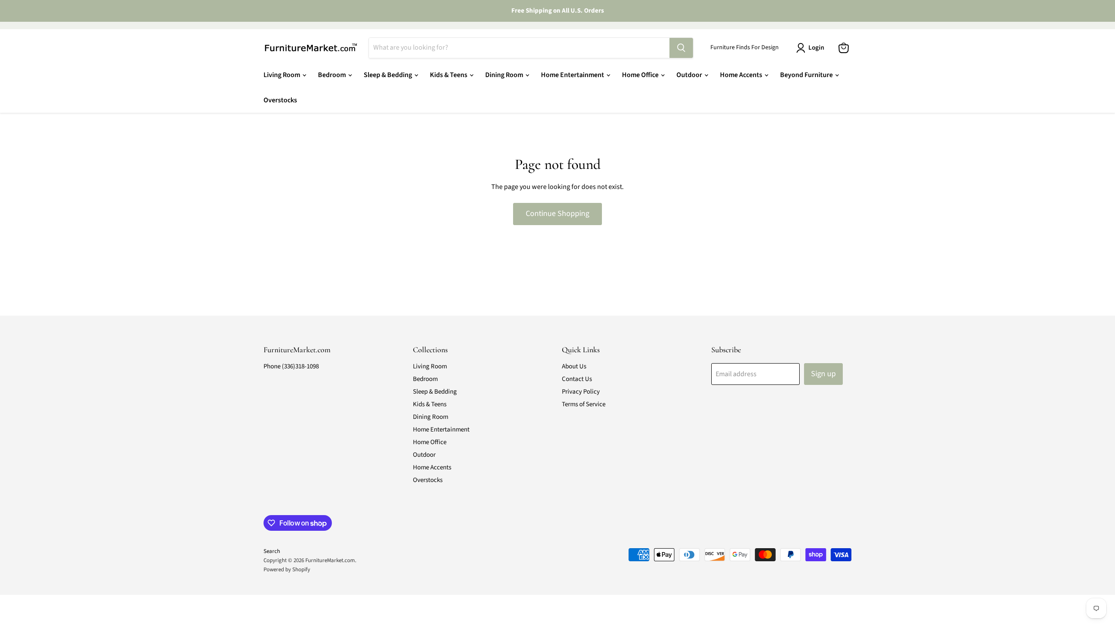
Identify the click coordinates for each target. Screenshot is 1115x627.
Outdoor (689, 75)
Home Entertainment (573, 75)
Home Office (641, 75)
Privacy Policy (581, 391)
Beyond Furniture (807, 75)
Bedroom (332, 75)
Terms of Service (583, 404)
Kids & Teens (449, 75)
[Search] (681, 48)
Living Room (282, 75)
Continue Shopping (557, 213)
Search (272, 551)
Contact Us (577, 379)
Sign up (823, 373)
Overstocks (280, 100)
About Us (574, 366)
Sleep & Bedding (388, 75)
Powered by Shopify (287, 569)
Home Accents (742, 75)
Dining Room (504, 75)
